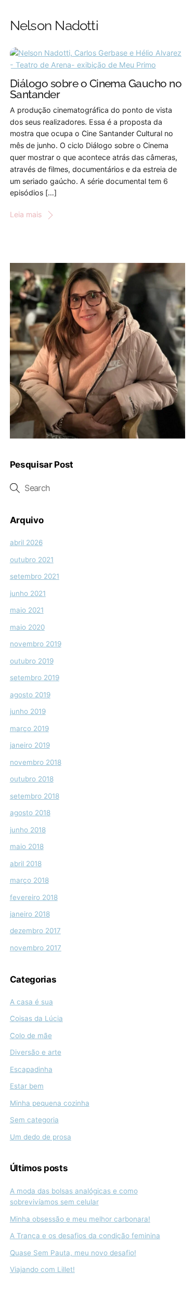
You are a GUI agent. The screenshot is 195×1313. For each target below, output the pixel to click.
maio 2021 (27, 610)
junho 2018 (28, 830)
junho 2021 (28, 593)
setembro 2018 (34, 796)
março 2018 (29, 880)
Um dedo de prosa (40, 1137)
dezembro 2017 (35, 930)
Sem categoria (34, 1120)
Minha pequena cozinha (49, 1103)
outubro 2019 (32, 661)
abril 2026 (26, 542)
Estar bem (27, 1086)
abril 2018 (26, 863)
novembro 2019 (35, 644)
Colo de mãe (31, 1035)
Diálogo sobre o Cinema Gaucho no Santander (96, 89)
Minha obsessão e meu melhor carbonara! (80, 1219)
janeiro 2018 (30, 914)
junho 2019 (28, 711)
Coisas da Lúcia (36, 1018)
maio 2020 (27, 627)
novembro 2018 (35, 762)
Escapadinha (31, 1069)
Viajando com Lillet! (42, 1269)
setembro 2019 (34, 677)
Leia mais (26, 214)
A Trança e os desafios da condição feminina (85, 1235)
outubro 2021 (32, 559)
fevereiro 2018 (34, 897)
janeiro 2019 (30, 745)
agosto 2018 (30, 812)
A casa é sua (31, 1002)
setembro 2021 (34, 576)
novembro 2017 (35, 948)
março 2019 (29, 728)
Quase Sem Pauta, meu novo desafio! (73, 1253)
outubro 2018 (32, 779)
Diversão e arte (35, 1052)
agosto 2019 (30, 695)
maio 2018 (27, 846)
